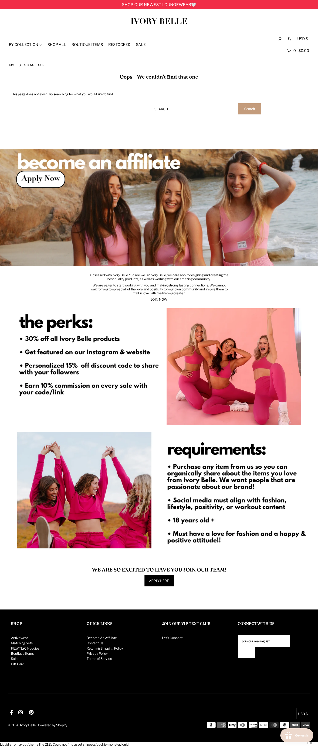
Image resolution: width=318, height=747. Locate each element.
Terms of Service (99, 659)
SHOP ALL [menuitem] (56, 44)
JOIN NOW (159, 299)
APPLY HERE (159, 581)
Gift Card (17, 664)
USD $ (302, 39)
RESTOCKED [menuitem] (119, 44)
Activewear (19, 638)
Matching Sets (22, 643)
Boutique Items (22, 653)
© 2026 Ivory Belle (22, 725)
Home (12, 65)
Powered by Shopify (52, 725)
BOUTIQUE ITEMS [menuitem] (87, 44)
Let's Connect (172, 638)
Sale (14, 659)
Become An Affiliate (102, 638)
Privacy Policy (97, 653)
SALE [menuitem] (141, 44)
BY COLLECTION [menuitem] (23, 44)
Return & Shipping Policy (105, 648)
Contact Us (95, 643)
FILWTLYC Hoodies (25, 648)
